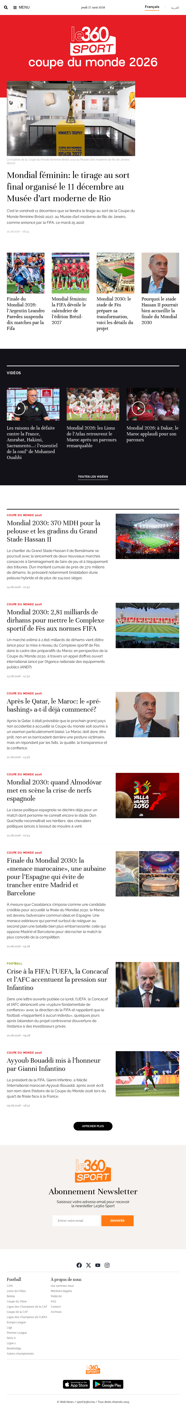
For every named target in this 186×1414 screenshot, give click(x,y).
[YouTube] (97, 1265)
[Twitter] (88, 1265)
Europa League (16, 1322)
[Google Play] (108, 1384)
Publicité (56, 1296)
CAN (9, 1285)
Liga (9, 1327)
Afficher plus (93, 1126)
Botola (11, 1296)
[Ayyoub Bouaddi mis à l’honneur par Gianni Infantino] (147, 1074)
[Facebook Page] (79, 1265)
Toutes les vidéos (93, 476)
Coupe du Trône (17, 1301)
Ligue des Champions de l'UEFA (27, 1317)
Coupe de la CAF (17, 1312)
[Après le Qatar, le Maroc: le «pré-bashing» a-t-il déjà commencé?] (147, 714)
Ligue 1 (11, 1343)
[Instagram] (107, 1265)
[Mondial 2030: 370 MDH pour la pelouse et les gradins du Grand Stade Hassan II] (147, 536)
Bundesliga (14, 1348)
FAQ (53, 1301)
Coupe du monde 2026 (24, 515)
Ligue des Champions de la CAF (27, 1306)
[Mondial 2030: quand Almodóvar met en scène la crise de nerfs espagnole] (147, 795)
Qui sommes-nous (62, 1285)
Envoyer (117, 1220)
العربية (175, 7)
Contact (56, 1306)
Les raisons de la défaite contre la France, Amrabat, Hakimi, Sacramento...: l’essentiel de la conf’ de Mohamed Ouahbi (32, 442)
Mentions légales (61, 1291)
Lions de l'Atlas (16, 1291)
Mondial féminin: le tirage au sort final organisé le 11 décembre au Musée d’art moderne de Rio (68, 187)
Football (14, 963)
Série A (11, 1338)
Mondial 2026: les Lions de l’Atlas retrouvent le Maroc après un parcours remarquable (92, 437)
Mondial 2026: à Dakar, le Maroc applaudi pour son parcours (153, 434)
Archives (56, 1312)
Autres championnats (20, 1353)
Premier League (17, 1332)
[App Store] (76, 1384)
